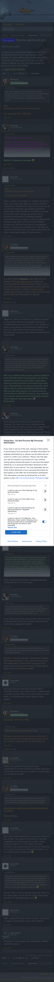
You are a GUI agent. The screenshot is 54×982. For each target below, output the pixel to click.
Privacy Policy (41, 541)
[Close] (49, 440)
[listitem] (27, 485)
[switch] (44, 491)
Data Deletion (12, 541)
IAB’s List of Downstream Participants (30, 478)
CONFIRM (16, 532)
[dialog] (27, 491)
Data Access (27, 541)
